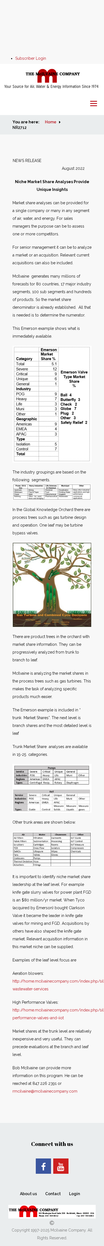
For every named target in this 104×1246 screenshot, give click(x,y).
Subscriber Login (30, 58)
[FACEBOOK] (43, 1166)
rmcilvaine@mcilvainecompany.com (44, 1091)
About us (28, 1194)
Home (50, 122)
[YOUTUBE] (61, 1166)
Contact (53, 1194)
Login (74, 1194)
